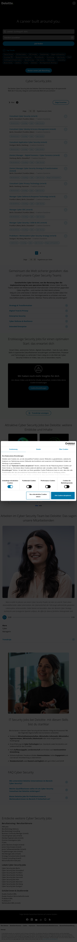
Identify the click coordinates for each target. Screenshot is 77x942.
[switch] (29, 486)
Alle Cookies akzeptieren (63, 495)
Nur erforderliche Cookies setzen (38, 496)
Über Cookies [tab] (63, 449)
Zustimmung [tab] (13, 449)
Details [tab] (38, 449)
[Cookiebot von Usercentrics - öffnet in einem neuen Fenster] (66, 443)
